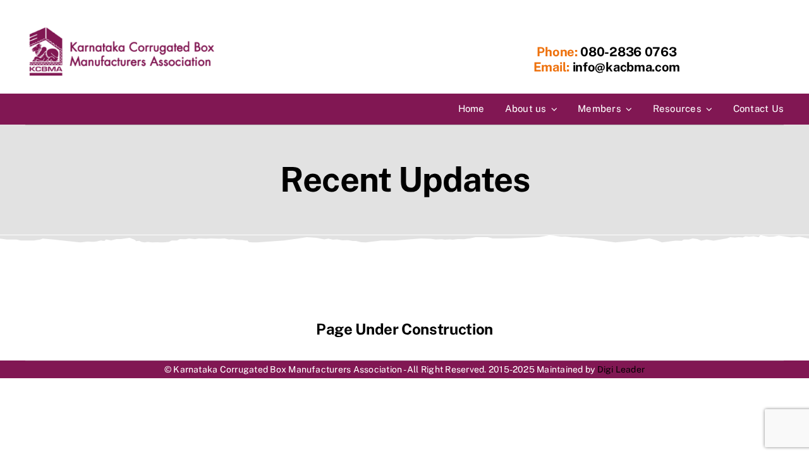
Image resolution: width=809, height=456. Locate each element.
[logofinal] (121, 30)
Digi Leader (621, 369)
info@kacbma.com (627, 67)
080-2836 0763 (627, 51)
